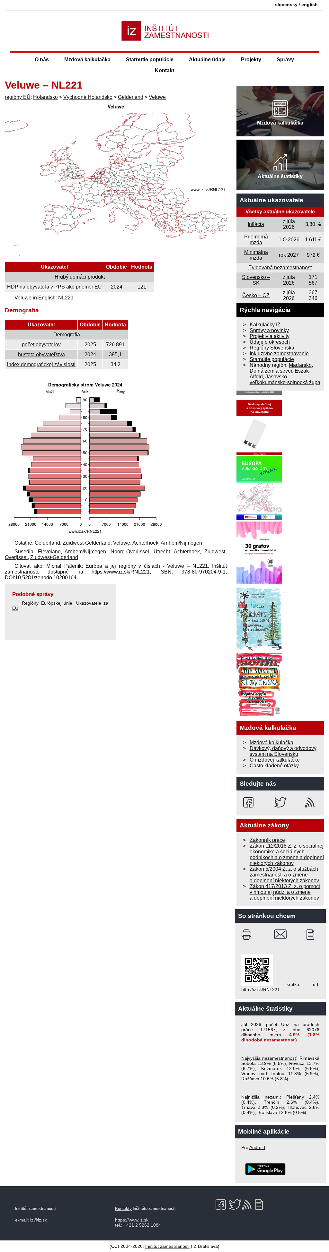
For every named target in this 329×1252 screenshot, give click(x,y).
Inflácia (256, 224)
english (309, 4)
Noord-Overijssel (130, 551)
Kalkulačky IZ (265, 324)
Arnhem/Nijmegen (181, 543)
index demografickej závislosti (41, 364)
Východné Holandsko (87, 97)
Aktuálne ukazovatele (271, 200)
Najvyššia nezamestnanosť (269, 1058)
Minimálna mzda (256, 255)
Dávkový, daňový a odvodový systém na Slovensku (283, 751)
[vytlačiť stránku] (248, 934)
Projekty (251, 59)
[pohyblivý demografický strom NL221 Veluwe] (85, 534)
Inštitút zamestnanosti (167, 1246)
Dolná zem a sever (271, 371)
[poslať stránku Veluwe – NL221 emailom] (280, 934)
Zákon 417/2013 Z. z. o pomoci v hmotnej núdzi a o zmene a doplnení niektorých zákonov (285, 892)
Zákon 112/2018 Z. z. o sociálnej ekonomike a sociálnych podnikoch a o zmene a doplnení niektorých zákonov (287, 854)
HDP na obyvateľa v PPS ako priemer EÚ (54, 286)
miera (280, 1037)
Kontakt (164, 70)
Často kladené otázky (274, 765)
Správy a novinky (269, 330)
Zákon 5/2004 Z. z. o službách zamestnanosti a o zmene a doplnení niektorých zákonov (284, 874)
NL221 (66, 297)
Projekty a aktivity (269, 336)
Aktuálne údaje (207, 59)
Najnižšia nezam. (260, 1097)
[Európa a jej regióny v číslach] (259, 518)
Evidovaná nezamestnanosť (280, 267)
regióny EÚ (18, 97)
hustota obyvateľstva (41, 354)
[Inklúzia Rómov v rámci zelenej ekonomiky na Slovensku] (259, 649)
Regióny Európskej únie (47, 603)
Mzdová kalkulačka (87, 59)
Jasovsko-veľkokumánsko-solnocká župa (285, 379)
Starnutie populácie (149, 59)
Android (257, 1147)
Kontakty (123, 1208)
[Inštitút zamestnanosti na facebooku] (249, 802)
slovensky (286, 4)
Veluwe (157, 97)
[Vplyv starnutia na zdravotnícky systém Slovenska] (259, 715)
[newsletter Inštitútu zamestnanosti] (313, 934)
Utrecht (162, 551)
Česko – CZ (256, 295)
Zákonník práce (267, 840)
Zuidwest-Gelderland (87, 543)
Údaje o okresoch (270, 342)
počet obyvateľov (41, 344)
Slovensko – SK (256, 280)
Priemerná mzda (256, 239)
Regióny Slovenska (272, 347)
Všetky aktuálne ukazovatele (280, 211)
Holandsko (45, 97)
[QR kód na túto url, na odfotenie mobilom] (257, 984)
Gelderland (130, 97)
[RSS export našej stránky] (311, 802)
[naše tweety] (280, 802)
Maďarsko (300, 365)
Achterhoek (145, 543)
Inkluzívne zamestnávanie (279, 353)
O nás (42, 59)
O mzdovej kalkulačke (275, 760)
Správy (285, 59)
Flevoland (49, 551)
